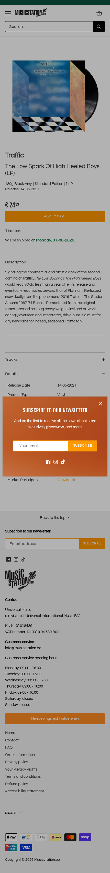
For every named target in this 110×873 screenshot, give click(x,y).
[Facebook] (48, 461)
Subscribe (82, 445)
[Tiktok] (63, 461)
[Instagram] (55, 461)
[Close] (100, 403)
